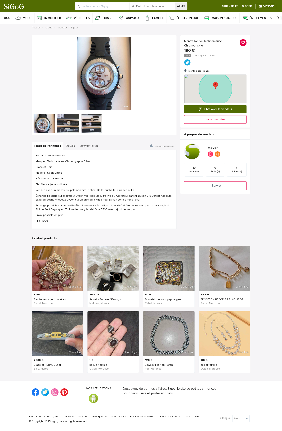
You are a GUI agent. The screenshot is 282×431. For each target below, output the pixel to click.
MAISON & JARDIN (224, 18)
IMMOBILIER (52, 18)
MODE (27, 18)
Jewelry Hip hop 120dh (159, 364)
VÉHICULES (82, 18)
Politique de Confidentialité (109, 416)
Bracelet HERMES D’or (47, 364)
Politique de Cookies (143, 416)
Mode (49, 27)
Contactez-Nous (192, 416)
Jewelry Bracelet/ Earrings (105, 299)
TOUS (6, 18)
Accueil (36, 27)
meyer (213, 148)
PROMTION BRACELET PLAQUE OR (222, 299)
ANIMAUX (132, 18)
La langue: (225, 418)
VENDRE (268, 6)
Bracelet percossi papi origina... (164, 299)
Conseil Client (168, 416)
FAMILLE (158, 18)
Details (70, 146)
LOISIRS (107, 18)
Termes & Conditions (75, 416)
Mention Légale (48, 416)
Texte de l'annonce (47, 146)
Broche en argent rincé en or (51, 299)
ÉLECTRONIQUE (187, 18)
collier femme (209, 364)
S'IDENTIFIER (230, 6)
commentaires (89, 146)
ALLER (181, 6)
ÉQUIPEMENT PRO (262, 18)
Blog (31, 416)
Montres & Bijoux (68, 27)
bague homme (98, 364)
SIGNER (247, 6)
